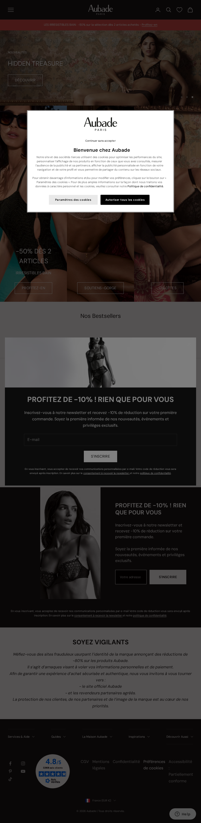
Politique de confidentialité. (145, 186)
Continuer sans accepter (100, 140)
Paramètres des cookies (73, 199)
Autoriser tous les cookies (125, 199)
